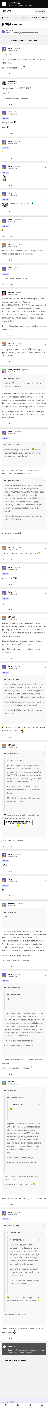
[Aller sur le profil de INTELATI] (4, 245)
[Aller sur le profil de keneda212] (4, 83)
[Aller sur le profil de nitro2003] (4, 905)
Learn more (4, 4)
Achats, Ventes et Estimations (26, 33)
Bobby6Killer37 (14, 370)
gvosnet (11, 292)
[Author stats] (45, 49)
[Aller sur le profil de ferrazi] (3, 31)
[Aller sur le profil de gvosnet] (4, 293)
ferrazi (11, 30)
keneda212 (12, 82)
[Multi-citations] (3, 74)
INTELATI (11, 244)
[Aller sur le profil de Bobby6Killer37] (4, 371)
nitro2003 (11, 904)
